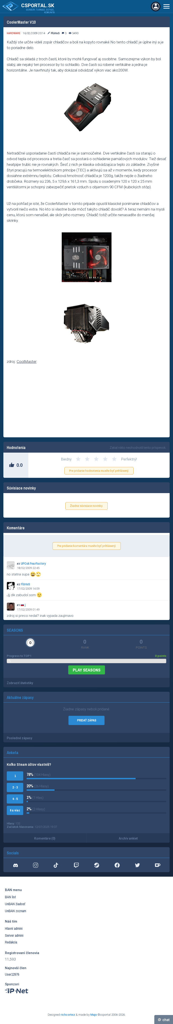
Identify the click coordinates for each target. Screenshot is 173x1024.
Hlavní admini (14, 928)
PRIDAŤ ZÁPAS (86, 720)
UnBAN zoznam (15, 910)
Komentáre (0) (44, 838)
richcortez (68, 1014)
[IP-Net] (17, 994)
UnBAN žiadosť (15, 903)
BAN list (10, 896)
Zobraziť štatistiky (20, 683)
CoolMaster (26, 361)
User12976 (12, 974)
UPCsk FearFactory (33, 563)
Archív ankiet (128, 838)
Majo (93, 1014)
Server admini (14, 935)
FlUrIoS (25, 584)
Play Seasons (86, 670)
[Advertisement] (86, 401)
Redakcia (11, 942)
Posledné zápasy (19, 738)
